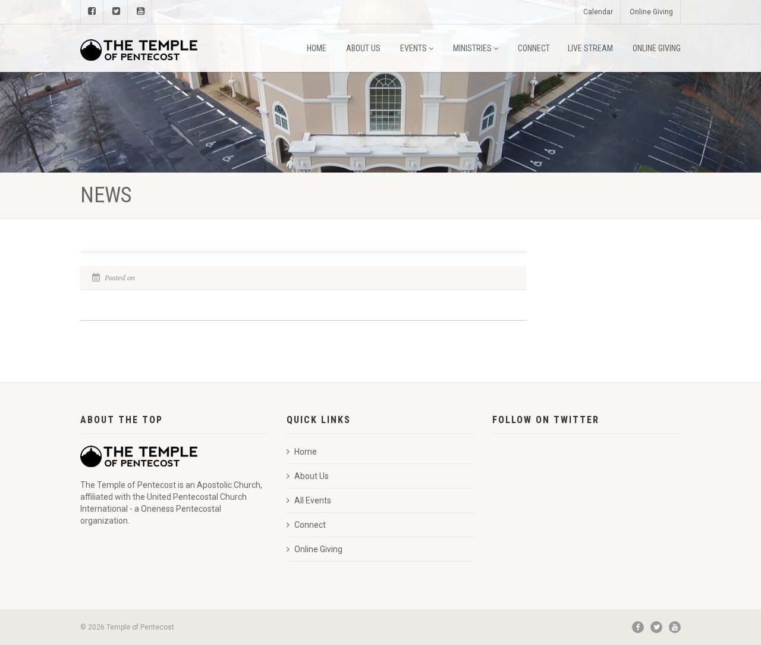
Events (413, 48)
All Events (312, 500)
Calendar (598, 12)
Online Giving (651, 12)
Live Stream (590, 48)
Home (316, 48)
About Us (363, 48)
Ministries (472, 48)
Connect (534, 48)
